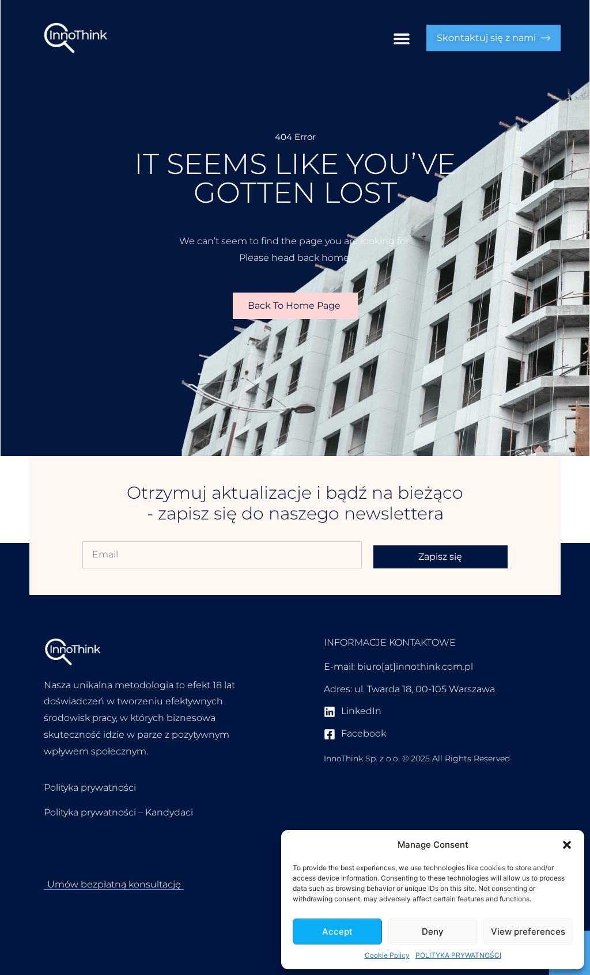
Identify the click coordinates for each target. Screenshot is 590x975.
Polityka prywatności (90, 787)
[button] (567, 845)
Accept (337, 931)
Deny (433, 931)
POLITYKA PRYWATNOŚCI (458, 955)
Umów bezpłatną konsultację (114, 884)
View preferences (528, 931)
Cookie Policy (387, 955)
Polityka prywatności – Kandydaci (118, 812)
